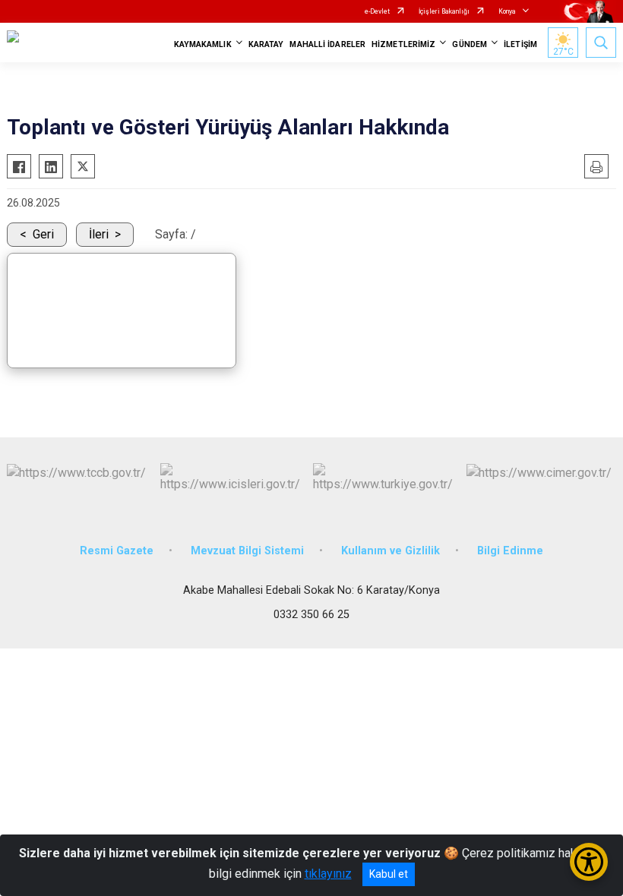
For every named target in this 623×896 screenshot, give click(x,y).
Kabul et (388, 874)
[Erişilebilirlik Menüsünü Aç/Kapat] (589, 862)
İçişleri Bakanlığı (444, 11)
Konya (507, 11)
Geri (43, 234)
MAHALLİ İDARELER (327, 44)
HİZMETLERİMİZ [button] (403, 44)
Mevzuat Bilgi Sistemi (247, 550)
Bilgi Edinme (510, 550)
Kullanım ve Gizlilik (390, 550)
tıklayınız (328, 873)
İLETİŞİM (520, 44)
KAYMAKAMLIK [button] (203, 44)
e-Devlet (377, 11)
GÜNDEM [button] (469, 44)
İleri (99, 234)
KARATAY (266, 44)
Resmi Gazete (116, 550)
